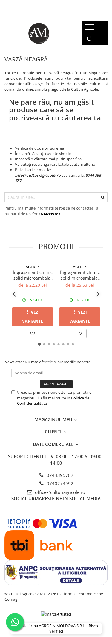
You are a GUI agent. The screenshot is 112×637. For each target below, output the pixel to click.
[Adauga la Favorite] (32, 333)
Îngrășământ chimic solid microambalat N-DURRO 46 (33, 275)
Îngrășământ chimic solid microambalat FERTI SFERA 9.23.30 (80, 275)
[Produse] (90, 28)
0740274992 (59, 483)
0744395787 (59, 475)
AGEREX (33, 266)
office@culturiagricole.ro (59, 492)
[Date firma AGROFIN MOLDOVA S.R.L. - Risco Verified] (56, 628)
